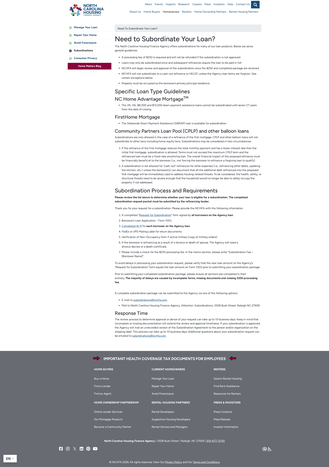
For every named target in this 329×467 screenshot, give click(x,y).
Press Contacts (223, 411)
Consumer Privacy (85, 58)
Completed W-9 (132, 226)
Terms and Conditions (206, 462)
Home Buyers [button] (103, 369)
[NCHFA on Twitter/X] (74, 448)
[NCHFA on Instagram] (67, 448)
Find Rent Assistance (226, 386)
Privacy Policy (173, 462)
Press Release (222, 419)
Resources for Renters (227, 393)
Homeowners (171, 11)
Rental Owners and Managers (169, 426)
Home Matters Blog (89, 66)
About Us (135, 11)
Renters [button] (220, 369)
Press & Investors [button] (227, 402)
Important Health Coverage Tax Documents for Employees (164, 358)
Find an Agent (102, 393)
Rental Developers (163, 411)
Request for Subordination (155, 215)
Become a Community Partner (112, 426)
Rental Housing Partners (243, 11)
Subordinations (83, 50)
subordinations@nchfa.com (150, 300)
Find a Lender (102, 386)
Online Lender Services (108, 411)
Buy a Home (101, 378)
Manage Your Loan (85, 27)
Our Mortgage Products (108, 419)
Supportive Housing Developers (171, 419)
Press (207, 4)
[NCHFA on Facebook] (60, 448)
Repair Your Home (85, 35)
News (148, 4)
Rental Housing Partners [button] (171, 402)
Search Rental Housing (228, 378)
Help (230, 4)
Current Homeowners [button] (168, 369)
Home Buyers (152, 11)
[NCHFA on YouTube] (95, 448)
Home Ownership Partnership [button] (116, 402)
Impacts (170, 4)
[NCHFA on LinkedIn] (81, 448)
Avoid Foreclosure (85, 42)
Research (184, 4)
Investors (219, 4)
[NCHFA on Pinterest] (88, 448)
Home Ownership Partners (210, 11)
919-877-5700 (215, 441)
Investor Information (226, 426)
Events (159, 4)
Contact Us (243, 4)
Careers (197, 4)
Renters (186, 11)
